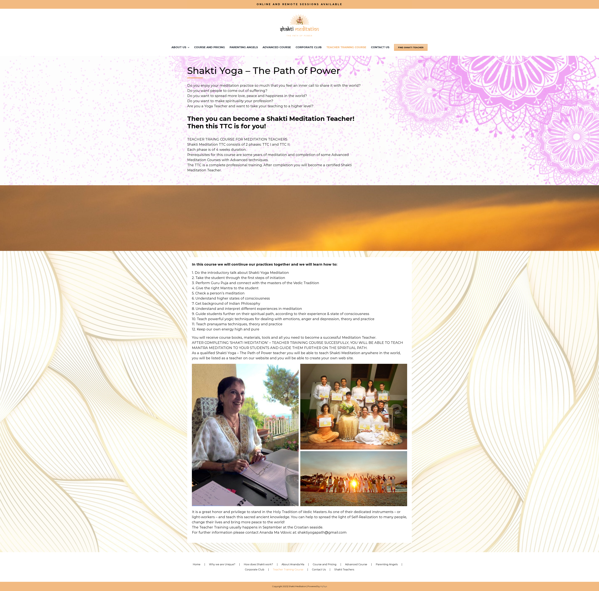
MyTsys (323, 586)
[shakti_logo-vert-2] (299, 14)
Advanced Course (356, 564)
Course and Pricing (324, 564)
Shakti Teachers (344, 569)
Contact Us (319, 569)
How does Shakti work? (258, 564)
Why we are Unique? (222, 564)
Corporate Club (254, 569)
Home (196, 564)
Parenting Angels (387, 564)
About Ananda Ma (293, 564)
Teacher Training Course (288, 569)
